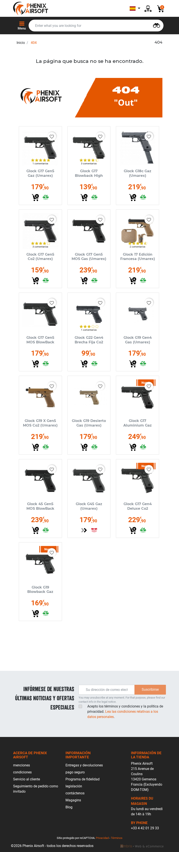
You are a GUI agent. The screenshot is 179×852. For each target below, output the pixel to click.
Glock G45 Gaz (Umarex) (89, 506)
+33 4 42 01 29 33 (145, 828)
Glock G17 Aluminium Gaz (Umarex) (137, 425)
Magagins (73, 800)
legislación (73, 786)
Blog (68, 807)
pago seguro (75, 772)
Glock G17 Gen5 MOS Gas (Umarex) (89, 256)
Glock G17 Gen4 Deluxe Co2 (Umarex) (138, 508)
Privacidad (102, 838)
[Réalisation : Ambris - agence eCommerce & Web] (142, 846)
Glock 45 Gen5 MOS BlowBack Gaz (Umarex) (40, 508)
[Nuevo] (137, 397)
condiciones (22, 772)
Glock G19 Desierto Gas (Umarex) (89, 423)
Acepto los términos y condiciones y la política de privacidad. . (125, 711)
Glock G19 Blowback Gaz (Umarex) (40, 592)
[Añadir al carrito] (35, 197)
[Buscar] (156, 25)
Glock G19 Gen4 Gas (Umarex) (138, 340)
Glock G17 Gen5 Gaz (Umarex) (40, 173)
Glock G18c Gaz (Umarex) (137, 173)
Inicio (21, 43)
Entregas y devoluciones (84, 765)
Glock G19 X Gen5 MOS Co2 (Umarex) (40, 423)
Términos (116, 838)
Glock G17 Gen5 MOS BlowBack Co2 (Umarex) (40, 342)
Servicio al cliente (26, 779)
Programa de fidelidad (82, 779)
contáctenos (74, 793)
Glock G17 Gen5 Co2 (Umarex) (40, 256)
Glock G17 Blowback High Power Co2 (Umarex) (89, 178)
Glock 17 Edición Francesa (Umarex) (137, 256)
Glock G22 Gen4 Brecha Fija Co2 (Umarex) (89, 342)
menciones (21, 765)
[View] (84, 530)
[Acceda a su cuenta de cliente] (148, 8)
